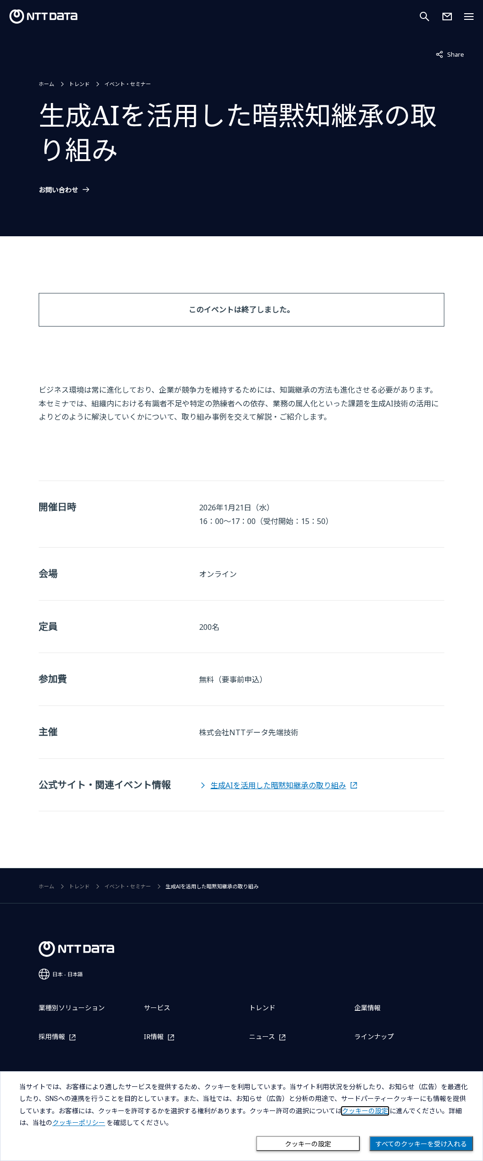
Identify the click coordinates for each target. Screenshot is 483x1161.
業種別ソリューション (72, 1007)
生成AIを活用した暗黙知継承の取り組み (278, 785)
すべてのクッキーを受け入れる (421, 1144)
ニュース (262, 1037)
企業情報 (367, 1007)
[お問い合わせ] (447, 16)
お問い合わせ (58, 190)
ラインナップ (374, 1036)
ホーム (46, 83)
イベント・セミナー (127, 83)
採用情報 (52, 1037)
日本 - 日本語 (67, 974)
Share (450, 54)
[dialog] (241, 1116)
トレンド (79, 83)
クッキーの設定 (308, 1144)
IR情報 (154, 1037)
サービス (157, 1007)
